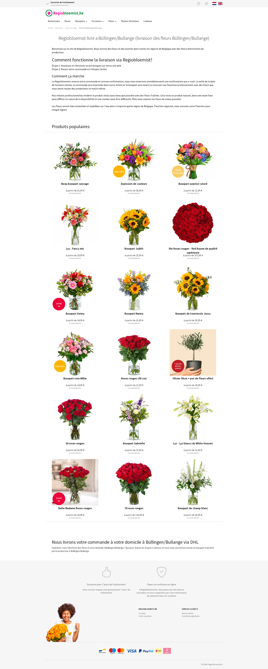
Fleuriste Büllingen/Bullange (90, 28)
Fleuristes (59, 28)
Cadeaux (148, 21)
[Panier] (198, 3)
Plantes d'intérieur (130, 21)
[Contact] (206, 3)
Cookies (142, 613)
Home (50, 28)
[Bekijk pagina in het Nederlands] (214, 3)
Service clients (187, 613)
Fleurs (111, 21)
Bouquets (80, 21)
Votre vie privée (145, 616)
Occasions (97, 21)
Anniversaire (54, 21)
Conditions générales (190, 616)
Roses (68, 21)
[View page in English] (220, 3)
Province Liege (71, 28)
